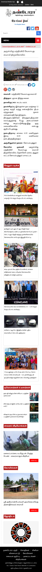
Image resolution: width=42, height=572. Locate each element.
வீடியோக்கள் (21, 560)
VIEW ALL (34, 460)
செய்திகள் (24, 550)
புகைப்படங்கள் (29, 557)
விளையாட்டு (14, 553)
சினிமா (35, 550)
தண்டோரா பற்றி (10, 550)
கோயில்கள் (28, 553)
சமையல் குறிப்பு (13, 557)
